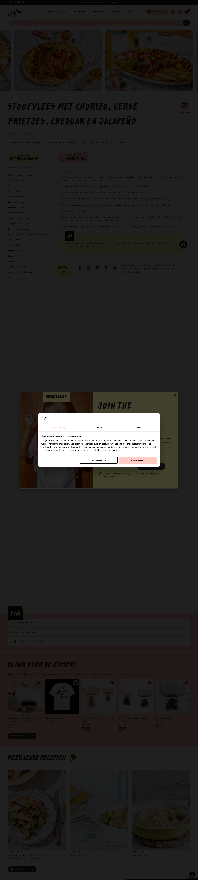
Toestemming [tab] (58, 427)
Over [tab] (139, 427)
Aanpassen (97, 460)
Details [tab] (99, 427)
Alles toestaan (137, 460)
